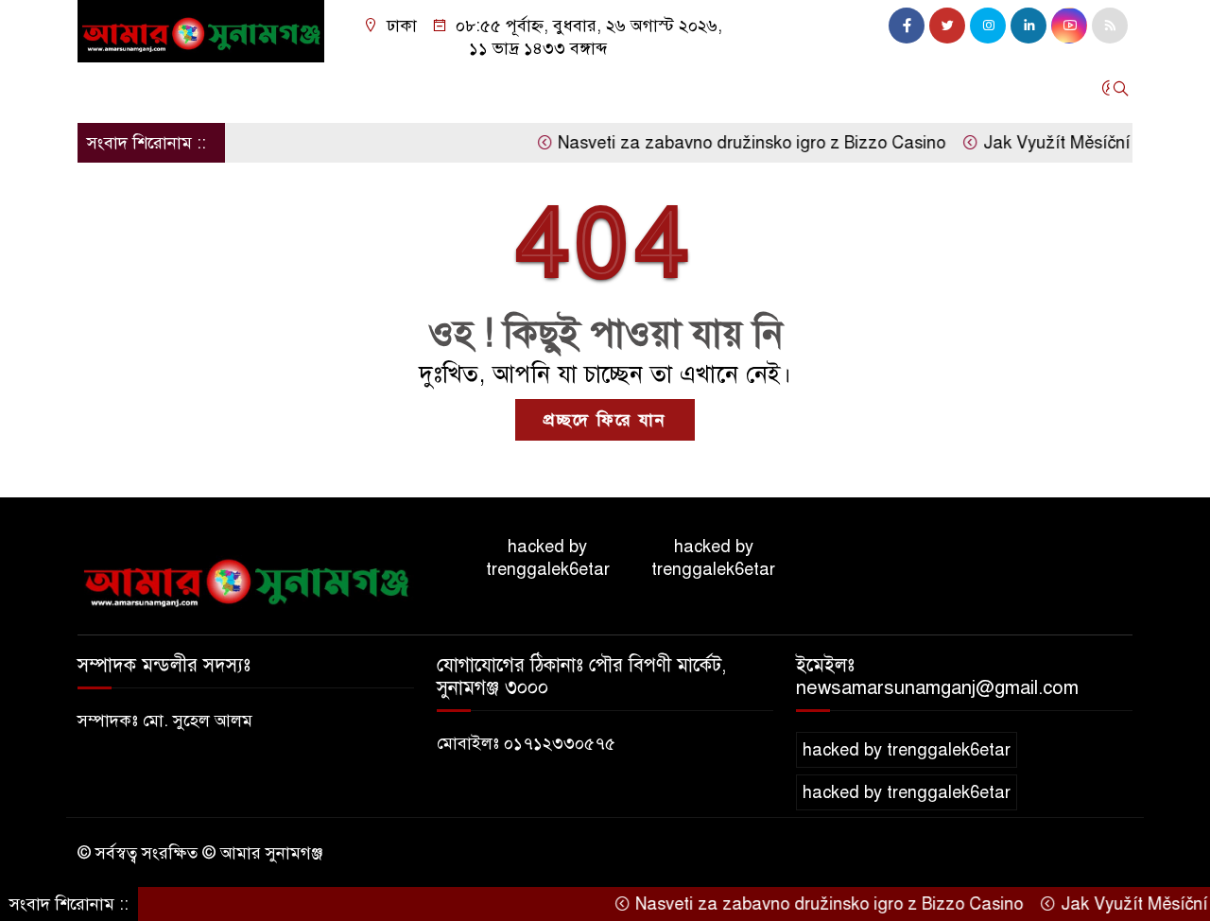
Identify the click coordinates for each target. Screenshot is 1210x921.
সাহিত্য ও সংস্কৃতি (419, 88)
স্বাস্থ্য (513, 88)
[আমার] (201, 30)
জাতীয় (167, 88)
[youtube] (1069, 25)
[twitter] (947, 25)
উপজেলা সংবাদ (775, 88)
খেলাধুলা (581, 88)
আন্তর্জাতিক (248, 88)
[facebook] (907, 25)
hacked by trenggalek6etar (548, 558)
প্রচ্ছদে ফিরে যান (605, 419)
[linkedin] (1028, 25)
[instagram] (988, 25)
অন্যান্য (657, 88)
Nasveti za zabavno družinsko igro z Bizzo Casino (735, 142)
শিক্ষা (323, 88)
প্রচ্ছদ (104, 88)
